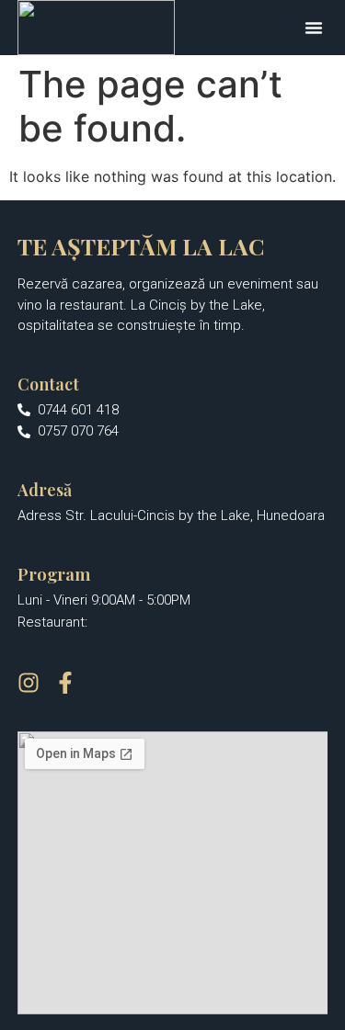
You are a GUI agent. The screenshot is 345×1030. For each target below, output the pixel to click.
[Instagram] (28, 683)
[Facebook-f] (65, 683)
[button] (314, 27)
